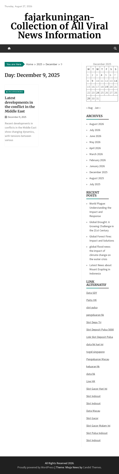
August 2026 (96, 124)
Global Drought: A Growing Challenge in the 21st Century (101, 226)
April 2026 (95, 148)
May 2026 (94, 142)
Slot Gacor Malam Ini (98, 425)
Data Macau (93, 411)
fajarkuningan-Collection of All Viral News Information (59, 26)
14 (115, 81)
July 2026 (94, 130)
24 (97, 92)
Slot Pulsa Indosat (97, 433)
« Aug (89, 108)
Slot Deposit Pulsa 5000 (100, 329)
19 (106, 86)
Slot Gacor (92, 418)
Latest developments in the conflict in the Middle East (20, 104)
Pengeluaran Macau (97, 359)
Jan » (98, 108)
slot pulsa (91, 307)
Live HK (90, 381)
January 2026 (97, 166)
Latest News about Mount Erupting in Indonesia (100, 269)
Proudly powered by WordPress (35, 467)
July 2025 (94, 184)
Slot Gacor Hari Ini (96, 388)
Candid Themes (92, 467)
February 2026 (97, 160)
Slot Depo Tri (93, 322)
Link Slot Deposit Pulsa (99, 337)
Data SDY (91, 293)
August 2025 (96, 178)
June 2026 (95, 136)
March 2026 (96, 154)
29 (88, 98)
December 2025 (98, 172)
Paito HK (91, 300)
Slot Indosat (93, 396)
